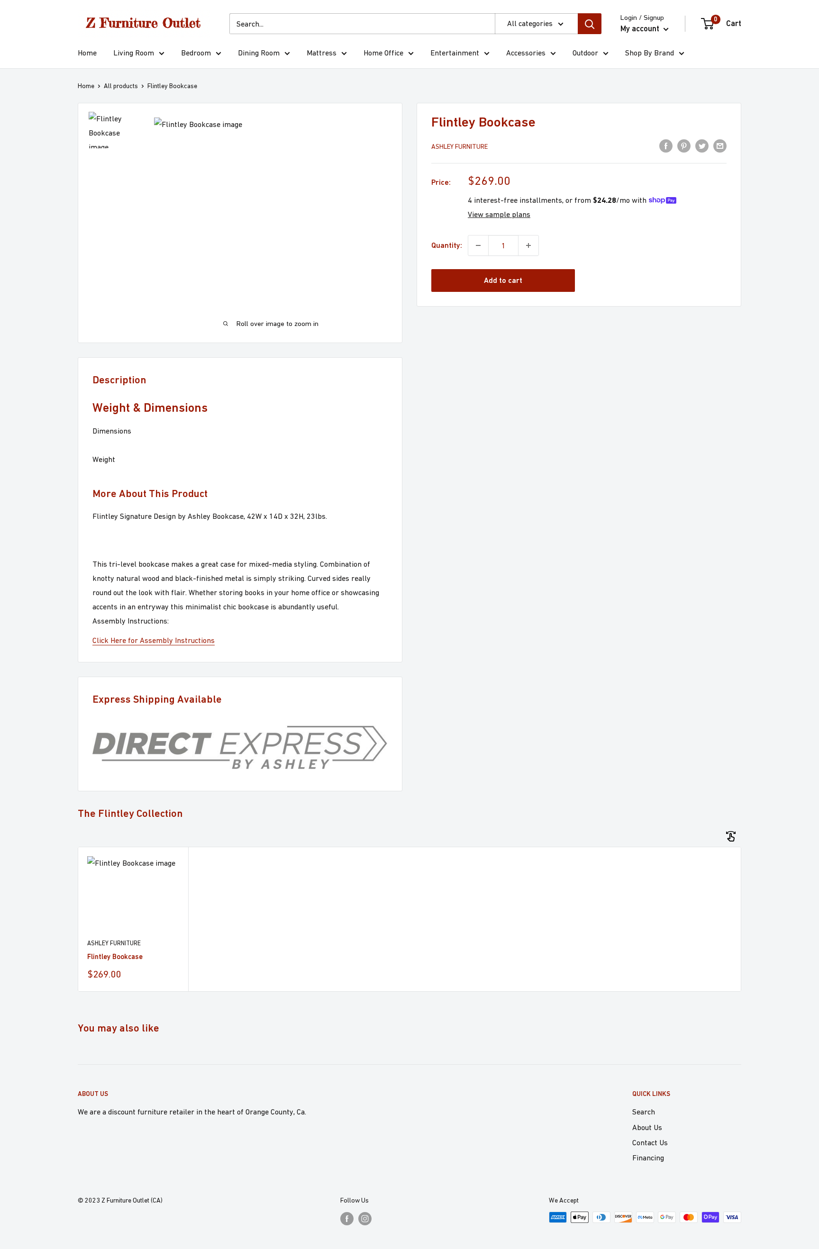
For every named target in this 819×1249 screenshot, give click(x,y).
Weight (103, 459)
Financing (648, 1157)
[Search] (589, 23)
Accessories (526, 52)
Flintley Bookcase (115, 956)
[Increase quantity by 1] (528, 245)
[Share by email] (720, 145)
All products (121, 86)
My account (640, 28)
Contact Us (650, 1142)
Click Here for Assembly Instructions (153, 640)
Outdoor (585, 52)
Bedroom (196, 52)
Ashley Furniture (459, 146)
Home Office (383, 52)
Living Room (133, 52)
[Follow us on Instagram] (365, 1218)
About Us (647, 1127)
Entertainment (454, 52)
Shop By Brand (649, 52)
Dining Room (259, 52)
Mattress (322, 52)
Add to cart (503, 280)
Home (87, 52)
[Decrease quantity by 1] (478, 245)
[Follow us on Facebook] (347, 1218)
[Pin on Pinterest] (684, 145)
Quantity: (446, 245)
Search (643, 1111)
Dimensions (111, 430)
